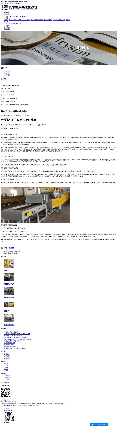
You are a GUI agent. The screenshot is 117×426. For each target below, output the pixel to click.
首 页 (12, 115)
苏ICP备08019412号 (6, 405)
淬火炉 (11, 20)
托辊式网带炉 (9, 297)
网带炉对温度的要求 (12, 253)
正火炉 (19, 20)
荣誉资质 (12, 16)
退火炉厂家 (12, 402)
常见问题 (18, 23)
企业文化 (18, 16)
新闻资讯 (18, 115)
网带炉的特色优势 (9, 343)
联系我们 (24, 16)
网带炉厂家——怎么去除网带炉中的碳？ (16, 337)
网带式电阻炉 (39, 20)
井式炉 (55, 20)
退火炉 (33, 20)
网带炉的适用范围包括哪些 (12, 341)
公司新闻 (7, 23)
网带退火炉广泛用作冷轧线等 (13, 335)
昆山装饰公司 (5, 402)
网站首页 (7, 12)
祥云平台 (22, 405)
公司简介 (7, 16)
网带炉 (6, 20)
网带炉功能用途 (9, 344)
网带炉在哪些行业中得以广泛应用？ (15, 348)
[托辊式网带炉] (9, 294)
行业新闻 (12, 23)
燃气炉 (68, 20)
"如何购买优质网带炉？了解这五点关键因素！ (18, 339)
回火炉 (24, 20)
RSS (15, 3)
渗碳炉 (28, 20)
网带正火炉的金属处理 (11, 332)
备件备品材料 (61, 20)
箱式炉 (50, 20)
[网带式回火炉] (9, 281)
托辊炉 (15, 20)
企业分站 (3, 3)
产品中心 (7, 18)
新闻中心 (7, 21)
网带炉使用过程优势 (10, 346)
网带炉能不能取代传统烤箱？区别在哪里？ (17, 334)
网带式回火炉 (9, 284)
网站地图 (10, 3)
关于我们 (7, 14)
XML (18, 3)
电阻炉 (46, 20)
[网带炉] (9, 267)
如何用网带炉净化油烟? (13, 251)
